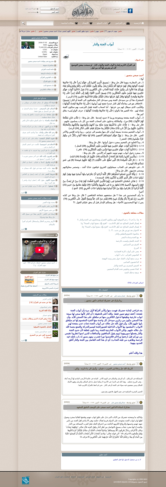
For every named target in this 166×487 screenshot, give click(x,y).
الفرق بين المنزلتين (131, 244)
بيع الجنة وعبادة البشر (130, 237)
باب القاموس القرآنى (47, 77)
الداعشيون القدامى (131, 262)
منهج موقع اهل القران (51, 279)
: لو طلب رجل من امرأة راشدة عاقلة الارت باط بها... (38, 127)
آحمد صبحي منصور (119, 364)
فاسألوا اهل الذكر (39, 98)
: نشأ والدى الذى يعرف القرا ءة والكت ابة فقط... (38, 133)
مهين (126, 31)
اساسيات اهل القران (62, 477)
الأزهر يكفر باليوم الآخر (46, 206)
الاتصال (85, 23)
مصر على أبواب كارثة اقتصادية (126, 251)
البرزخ (136, 248)
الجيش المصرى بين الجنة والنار (126, 265)
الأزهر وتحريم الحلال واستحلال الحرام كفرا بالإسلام (38, 222)
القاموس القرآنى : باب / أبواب (127, 255)
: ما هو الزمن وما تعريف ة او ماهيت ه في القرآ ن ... (38, 151)
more (24, 193)
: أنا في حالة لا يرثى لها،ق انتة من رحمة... (38, 187)
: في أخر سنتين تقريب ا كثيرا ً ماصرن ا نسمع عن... (38, 157)
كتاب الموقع (102, 23)
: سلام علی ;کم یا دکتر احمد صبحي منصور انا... (38, 139)
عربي (118, 12)
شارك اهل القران (39, 272)
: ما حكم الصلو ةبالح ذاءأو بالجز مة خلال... (38, 122)
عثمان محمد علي (119, 296)
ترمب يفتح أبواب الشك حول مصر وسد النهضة (120, 258)
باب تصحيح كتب (48, 85)
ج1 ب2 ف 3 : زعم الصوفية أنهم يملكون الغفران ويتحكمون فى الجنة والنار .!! (108, 220)
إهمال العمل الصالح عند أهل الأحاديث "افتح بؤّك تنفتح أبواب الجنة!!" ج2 (110, 227)
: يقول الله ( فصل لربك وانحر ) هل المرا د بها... (38, 181)
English (124, 12)
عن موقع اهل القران (52, 275)
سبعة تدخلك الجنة (132, 272)
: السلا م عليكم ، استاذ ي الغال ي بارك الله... (38, 163)
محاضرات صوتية (48, 65)
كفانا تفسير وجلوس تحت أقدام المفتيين (123, 269)
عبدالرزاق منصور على (118, 403)
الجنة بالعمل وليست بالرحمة (127, 241)
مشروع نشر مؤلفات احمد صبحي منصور (41, 61)
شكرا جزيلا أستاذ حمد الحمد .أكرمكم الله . (43, 31)
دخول (34, 9)
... (66, 31)
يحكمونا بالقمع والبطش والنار (127, 234)
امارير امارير (47, 299)
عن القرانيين (120, 23)
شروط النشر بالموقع (51, 284)
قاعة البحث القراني (47, 69)
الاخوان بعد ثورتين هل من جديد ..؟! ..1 (124, 230)
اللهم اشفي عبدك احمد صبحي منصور (86, 31)
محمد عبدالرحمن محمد (43, 332)
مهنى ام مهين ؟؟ (140, 31)
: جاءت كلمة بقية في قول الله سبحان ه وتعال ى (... (38, 169)
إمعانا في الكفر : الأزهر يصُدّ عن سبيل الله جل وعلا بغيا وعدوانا (38, 215)
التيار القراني (90, 477)
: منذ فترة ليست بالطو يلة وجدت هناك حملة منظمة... (38, 116)
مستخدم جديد (32, 12)
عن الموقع (100, 477)
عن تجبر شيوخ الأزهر (47, 210)
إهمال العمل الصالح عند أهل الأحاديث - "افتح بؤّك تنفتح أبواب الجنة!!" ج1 (110, 223)
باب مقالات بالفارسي (47, 89)
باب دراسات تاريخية (47, 73)
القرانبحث (80, 477)
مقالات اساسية (67, 23)
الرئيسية (137, 23)
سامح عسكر (47, 315)
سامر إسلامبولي (45, 307)
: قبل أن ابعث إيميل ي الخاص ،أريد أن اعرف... (38, 175)
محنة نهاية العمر (49, 202)
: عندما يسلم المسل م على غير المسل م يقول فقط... (38, 110)
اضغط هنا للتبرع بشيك (29, 286)
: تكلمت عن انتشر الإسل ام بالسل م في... (38, 145)
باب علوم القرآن (48, 81)
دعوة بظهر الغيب (111, 31)
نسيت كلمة (28, 8)
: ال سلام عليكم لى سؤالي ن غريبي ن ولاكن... (38, 104)
